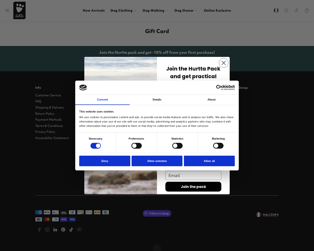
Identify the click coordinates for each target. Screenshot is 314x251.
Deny (104, 160)
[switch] (136, 146)
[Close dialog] (223, 62)
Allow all (209, 160)
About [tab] (212, 99)
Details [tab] (157, 99)
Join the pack (193, 186)
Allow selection (157, 160)
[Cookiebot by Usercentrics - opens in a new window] (219, 87)
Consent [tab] (102, 99)
